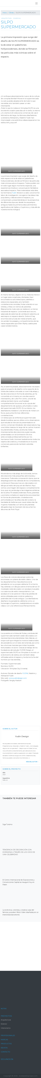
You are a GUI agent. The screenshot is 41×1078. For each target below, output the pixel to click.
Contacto (5, 1052)
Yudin (14, 193)
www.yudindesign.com (18, 678)
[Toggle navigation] (36, 3)
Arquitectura (6, 18)
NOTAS (4, 1009)
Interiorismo (6, 1028)
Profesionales (8, 1035)
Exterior (4, 1024)
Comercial (17, 18)
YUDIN (25, 673)
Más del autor (31, 762)
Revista (4, 1048)
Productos (6, 1044)
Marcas (4, 1040)
